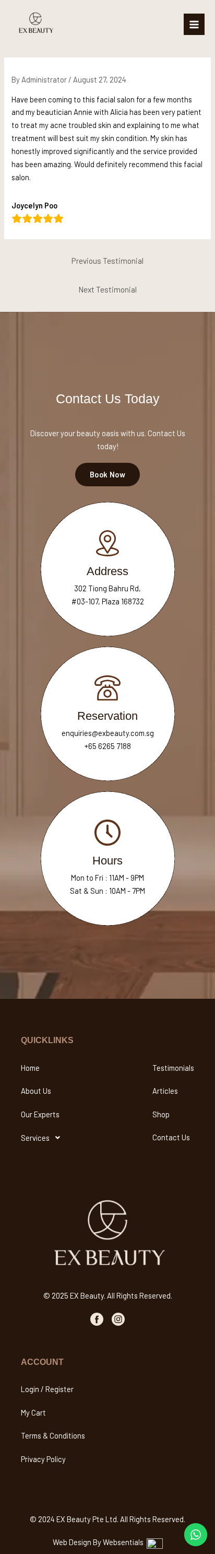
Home (30, 1067)
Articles (165, 1090)
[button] (43, 1138)
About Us (36, 1090)
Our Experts (40, 1114)
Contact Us (171, 1137)
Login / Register (47, 1389)
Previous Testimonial (107, 260)
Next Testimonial (107, 289)
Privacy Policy (43, 1459)
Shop (161, 1114)
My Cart (33, 1412)
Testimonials (173, 1067)
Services (35, 1137)
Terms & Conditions (53, 1435)
